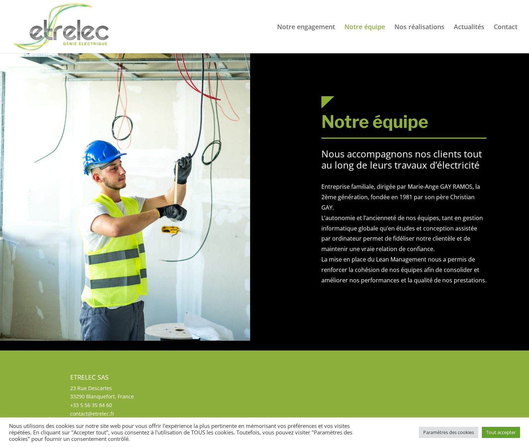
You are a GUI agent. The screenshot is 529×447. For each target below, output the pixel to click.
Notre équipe (364, 27)
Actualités (469, 27)
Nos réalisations (419, 27)
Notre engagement (306, 27)
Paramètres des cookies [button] (448, 432)
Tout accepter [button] (501, 432)
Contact (505, 27)
